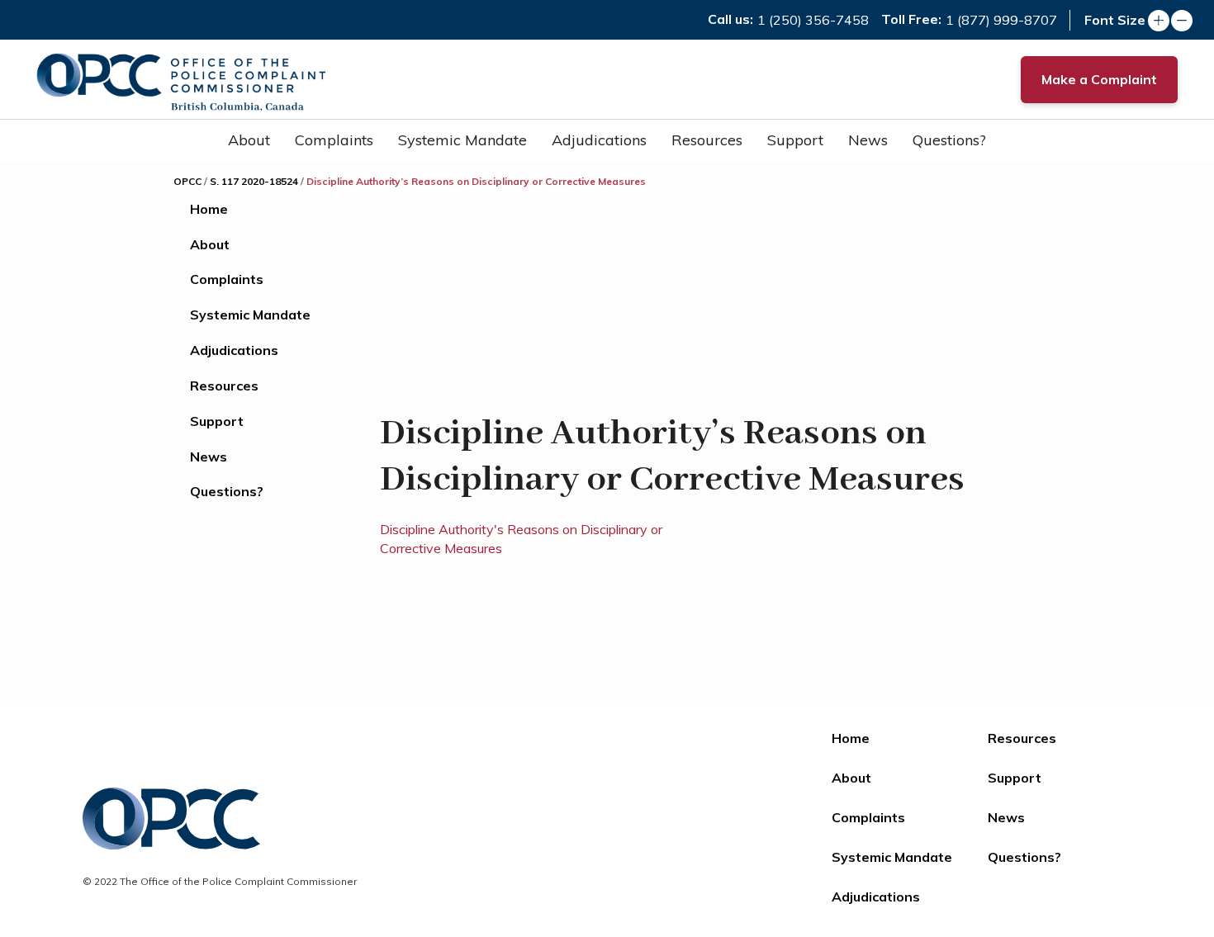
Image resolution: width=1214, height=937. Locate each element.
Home (209, 209)
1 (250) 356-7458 (813, 20)
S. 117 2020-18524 (254, 181)
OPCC (187, 181)
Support (795, 139)
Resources (706, 139)
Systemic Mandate (462, 139)
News (868, 139)
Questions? (949, 139)
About (249, 139)
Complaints (334, 139)
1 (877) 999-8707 (1001, 20)
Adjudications (599, 139)
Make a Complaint (1099, 79)
